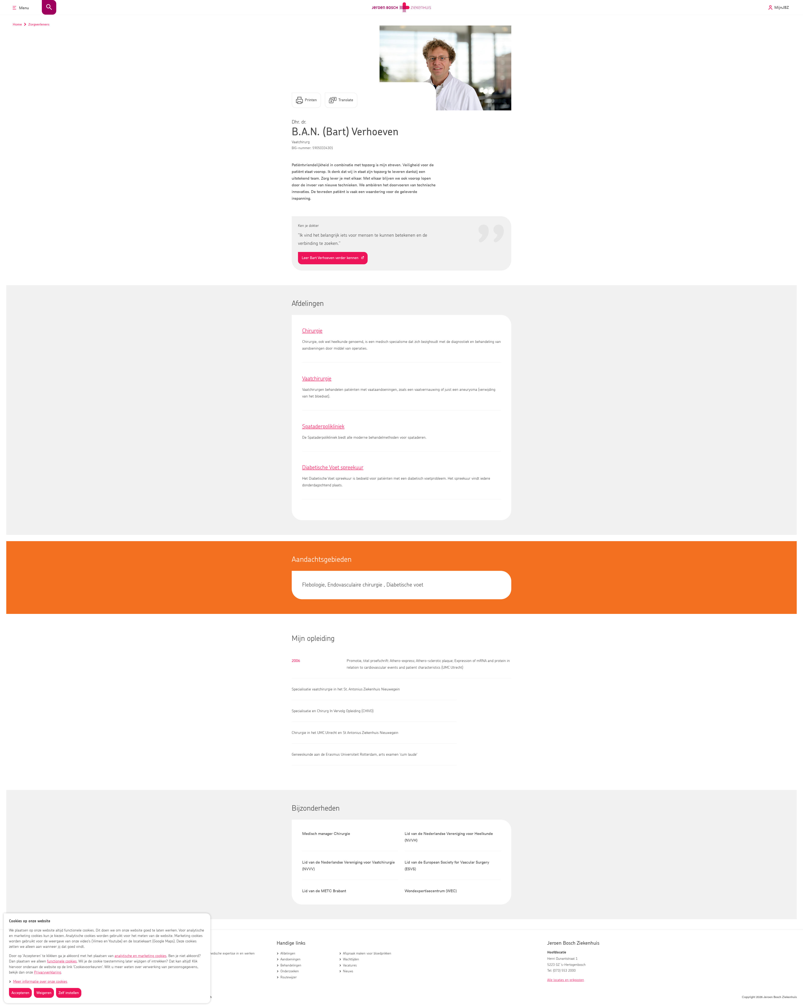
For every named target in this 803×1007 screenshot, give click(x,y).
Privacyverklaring (47, 972)
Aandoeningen (290, 959)
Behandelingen (290, 965)
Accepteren (20, 993)
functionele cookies (62, 962)
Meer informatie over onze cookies (40, 982)
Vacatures (350, 965)
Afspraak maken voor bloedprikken (367, 953)
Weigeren (43, 993)
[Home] (401, 7)
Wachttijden (351, 959)
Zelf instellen (69, 993)
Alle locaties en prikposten (565, 980)
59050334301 (322, 148)
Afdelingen (287, 953)
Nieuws (348, 971)
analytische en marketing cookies (140, 956)
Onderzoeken (289, 971)
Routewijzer (288, 977)
